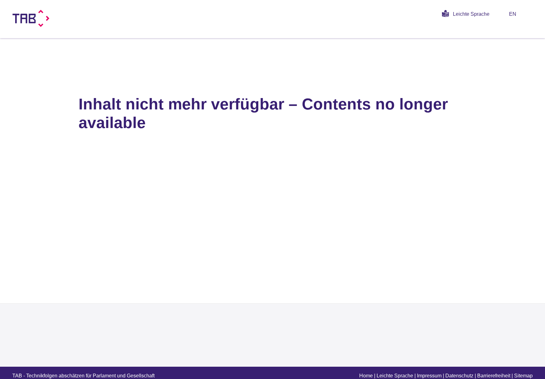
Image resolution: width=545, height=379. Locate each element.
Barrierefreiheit (493, 375)
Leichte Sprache (471, 14)
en (512, 14)
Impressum (429, 375)
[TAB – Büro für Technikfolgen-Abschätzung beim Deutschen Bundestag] (31, 18)
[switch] (530, 14)
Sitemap (523, 375)
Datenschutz (459, 375)
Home (366, 375)
